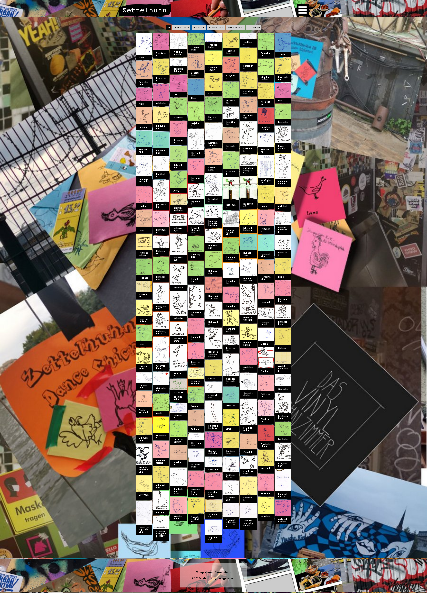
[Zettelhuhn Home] (144, 10)
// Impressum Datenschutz (213, 572)
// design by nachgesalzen (217, 578)
